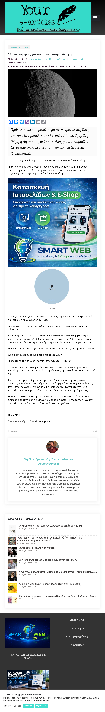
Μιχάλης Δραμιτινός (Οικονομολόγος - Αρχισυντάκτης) (56, 59)
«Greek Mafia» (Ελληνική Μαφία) (37, 547)
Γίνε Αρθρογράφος (77, 636)
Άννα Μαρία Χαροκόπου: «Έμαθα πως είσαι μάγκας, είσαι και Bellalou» (58, 571)
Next (94, 431)
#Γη (31, 66)
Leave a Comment (16, 63)
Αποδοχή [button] (28, 706)
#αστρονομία (22, 66)
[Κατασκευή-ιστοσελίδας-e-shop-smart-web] (52, 222)
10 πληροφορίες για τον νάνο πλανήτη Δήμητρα (41, 54)
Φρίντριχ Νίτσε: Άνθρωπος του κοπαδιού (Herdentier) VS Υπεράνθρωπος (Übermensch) (49, 539)
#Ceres (11, 66)
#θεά (47, 66)
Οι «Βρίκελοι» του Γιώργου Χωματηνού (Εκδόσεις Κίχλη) (51, 525)
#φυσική (85, 66)
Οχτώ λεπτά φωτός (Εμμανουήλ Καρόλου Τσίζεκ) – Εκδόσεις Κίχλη (57, 596)
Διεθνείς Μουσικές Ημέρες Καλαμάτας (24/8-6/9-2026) (50, 583)
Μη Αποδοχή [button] (41, 706)
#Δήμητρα (39, 66)
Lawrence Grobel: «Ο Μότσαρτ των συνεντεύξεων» (48, 559)
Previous (13, 431)
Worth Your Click (19, 47)
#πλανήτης (74, 66)
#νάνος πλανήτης (59, 66)
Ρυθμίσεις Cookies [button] (12, 706)
